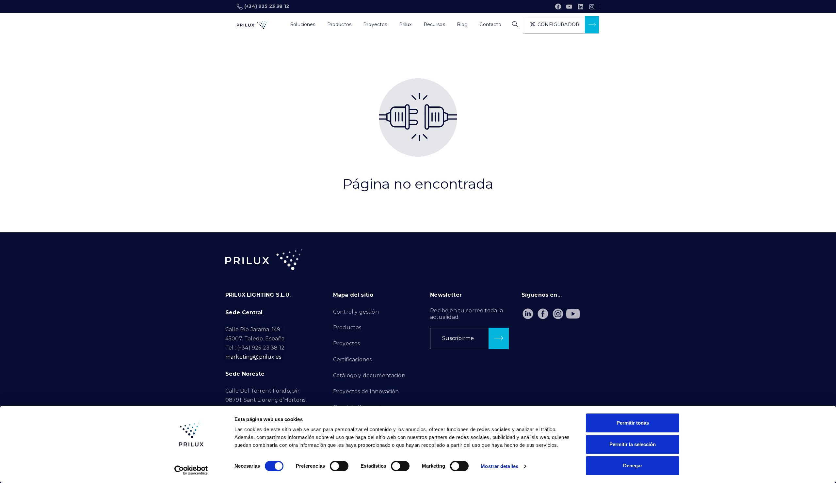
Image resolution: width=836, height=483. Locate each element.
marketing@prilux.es (253, 357)
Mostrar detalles (499, 466)
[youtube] (569, 6)
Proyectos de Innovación (366, 391)
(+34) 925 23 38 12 (266, 6)
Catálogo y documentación (369, 375)
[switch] (339, 466)
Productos (347, 327)
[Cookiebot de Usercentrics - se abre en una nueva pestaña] (191, 470)
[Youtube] (573, 313)
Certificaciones (352, 359)
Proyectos (346, 343)
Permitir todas (633, 423)
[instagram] (591, 6)
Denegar (632, 465)
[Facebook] (558, 6)
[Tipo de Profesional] (278, 24)
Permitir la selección (632, 444)
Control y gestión (356, 312)
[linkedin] (580, 6)
